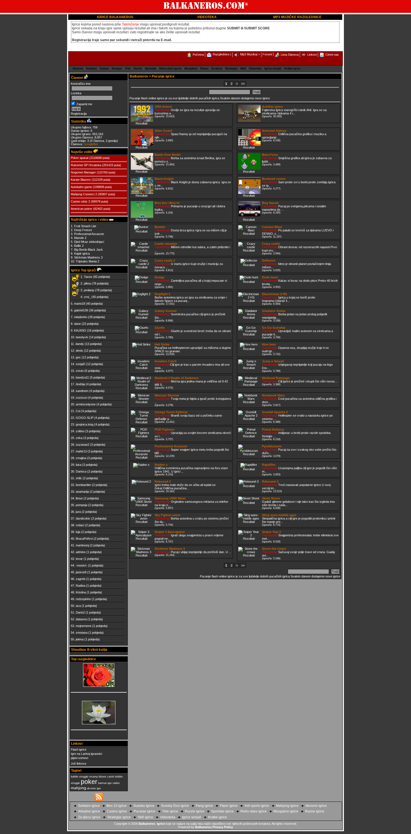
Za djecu (216, 68)
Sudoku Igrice (143, 806)
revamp (93, 776)
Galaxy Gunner (166, 311)
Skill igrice (145, 817)
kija (78, 532)
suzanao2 (82, 444)
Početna (198, 54)
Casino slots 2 (80, 201)
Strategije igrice (119, 817)
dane (77, 323)
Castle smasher (166, 243)
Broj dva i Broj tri (167, 203)
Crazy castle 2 (165, 260)
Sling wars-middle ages (279, 515)
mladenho (80, 317)
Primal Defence (273, 429)
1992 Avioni (163, 106)
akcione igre (94, 788)
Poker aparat (79, 157)
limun (79, 498)
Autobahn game (81, 187)
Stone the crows (274, 548)
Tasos (88, 276)
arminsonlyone (86, 404)
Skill (243, 68)
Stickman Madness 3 (88, 257)
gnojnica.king (84, 424)
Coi (78, 411)
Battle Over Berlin (168, 154)
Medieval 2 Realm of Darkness (177, 378)
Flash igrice (78, 749)
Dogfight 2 (162, 294)
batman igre (105, 783)
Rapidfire (268, 464)
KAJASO (80, 330)
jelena (80, 639)
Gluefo (160, 327)
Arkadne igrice (89, 811)
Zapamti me (83, 104)
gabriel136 (81, 310)
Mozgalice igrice (285, 811)
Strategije (231, 68)
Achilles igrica (272, 106)
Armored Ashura (274, 130)
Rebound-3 (270, 481)
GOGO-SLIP (84, 417)
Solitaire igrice (89, 806)
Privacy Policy (222, 827)
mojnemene (83, 626)
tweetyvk (82, 337)
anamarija (82, 491)
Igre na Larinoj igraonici (86, 753)
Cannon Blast (272, 227)
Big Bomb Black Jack (88, 249)
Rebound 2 (163, 481)
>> (243, 83)
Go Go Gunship (273, 327)
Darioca (81, 471)
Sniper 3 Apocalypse (170, 532)
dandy (79, 344)
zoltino (80, 431)
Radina (80, 585)
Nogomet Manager (83, 172)
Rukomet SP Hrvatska (86, 165)
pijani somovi (79, 758)
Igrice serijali (272, 68)
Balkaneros (139, 76)
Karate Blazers (81, 179)
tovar (79, 558)
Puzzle (138, 68)
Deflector (268, 260)
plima (87, 283)
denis (79, 350)
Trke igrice (170, 811)
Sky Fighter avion (167, 515)
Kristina (81, 592)
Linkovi (312, 54)
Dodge (159, 277)
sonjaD (80, 364)
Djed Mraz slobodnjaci (89, 241)
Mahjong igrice (287, 806)
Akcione (78, 68)
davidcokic (83, 518)
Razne (204, 68)
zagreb (80, 579)
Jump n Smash (273, 361)
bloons (102, 776)
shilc (79, 478)
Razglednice (221, 54)
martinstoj (82, 545)
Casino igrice (117, 811)
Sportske (150, 68)
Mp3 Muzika (248, 54)
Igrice (161, 823)
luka (78, 464)
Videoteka (255, 68)
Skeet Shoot (271, 498)
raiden (116, 783)
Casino (104, 68)
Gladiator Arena (273, 311)
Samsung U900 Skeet (170, 498)
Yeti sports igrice (256, 806)
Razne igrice (314, 811)
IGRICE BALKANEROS (115, 17)
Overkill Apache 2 (275, 412)
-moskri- (81, 565)
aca (78, 605)
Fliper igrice (229, 806)
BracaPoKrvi (84, 538)
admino (81, 552)
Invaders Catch (166, 361)
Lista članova (290, 54)
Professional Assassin (89, 234)
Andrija (80, 384)
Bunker (160, 227)
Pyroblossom (272, 446)
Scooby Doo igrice (175, 806)
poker (89, 781)
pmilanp (89, 290)
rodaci (80, 525)
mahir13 (81, 451)
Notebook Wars (273, 395)
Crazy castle (271, 243)
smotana (82, 632)
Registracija (79, 113)
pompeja (81, 505)
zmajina (81, 458)
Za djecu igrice (89, 817)
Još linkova (78, 763)
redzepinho (83, 599)
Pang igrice (204, 806)
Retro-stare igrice (170, 68)
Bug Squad (270, 203)
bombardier (83, 485)
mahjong (78, 788)
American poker (81, 208)
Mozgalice (191, 68)
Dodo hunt (270, 277)
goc (78, 357)
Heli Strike (162, 344)
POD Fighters (164, 429)
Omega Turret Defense (171, 412)
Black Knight (164, 178)
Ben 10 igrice (117, 806)
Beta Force (270, 154)
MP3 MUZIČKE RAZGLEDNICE (297, 17)
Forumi (267, 54)
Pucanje (117, 68)
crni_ (87, 297)
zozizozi (81, 397)
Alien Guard (163, 130)
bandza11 (82, 377)
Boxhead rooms (273, 178)
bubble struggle (79, 776)
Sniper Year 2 (271, 532)
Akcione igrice (316, 806)
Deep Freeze (83, 230)
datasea (81, 619)
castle (110, 776)
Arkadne (91, 68)
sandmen (82, 391)
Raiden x (161, 464)
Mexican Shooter (167, 395)
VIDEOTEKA (207, 17)
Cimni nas (332, 54)
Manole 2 (80, 237)
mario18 (79, 303)
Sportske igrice (222, 811)
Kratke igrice (292, 68)
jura (78, 511)
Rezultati (141, 123)
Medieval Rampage (276, 378)
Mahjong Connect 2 (84, 194)
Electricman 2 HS (274, 294)
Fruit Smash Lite (85, 226)
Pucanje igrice (144, 811)
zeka (79, 438)
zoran (80, 370)
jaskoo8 (81, 572)
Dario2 (80, 612)
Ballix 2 (79, 245)
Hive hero (269, 344)
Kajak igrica (82, 253)
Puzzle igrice (194, 811)
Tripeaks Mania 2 (87, 261)
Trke (128, 68)
